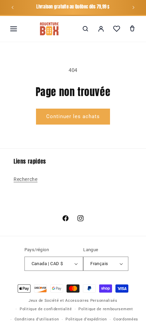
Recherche (25, 179)
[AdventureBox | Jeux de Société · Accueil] (49, 29)
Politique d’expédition (86, 319)
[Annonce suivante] (133, 7)
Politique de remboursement (105, 309)
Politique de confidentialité (46, 309)
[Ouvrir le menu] (13, 29)
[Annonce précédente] (12, 7)
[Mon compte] (101, 29)
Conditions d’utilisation (37, 319)
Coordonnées (125, 319)
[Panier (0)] (132, 29)
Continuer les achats (73, 116)
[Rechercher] (85, 29)
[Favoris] (116, 29)
